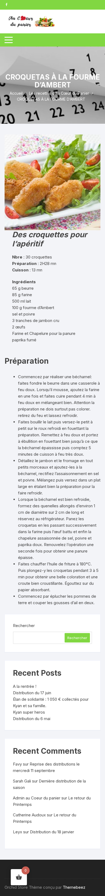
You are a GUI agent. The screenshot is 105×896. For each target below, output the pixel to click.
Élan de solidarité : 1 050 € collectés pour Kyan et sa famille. (51, 702)
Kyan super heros (29, 712)
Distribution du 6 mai (31, 718)
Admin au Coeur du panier (36, 798)
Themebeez (74, 887)
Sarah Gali (22, 781)
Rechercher (24, 625)
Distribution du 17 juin (32, 692)
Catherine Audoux (29, 814)
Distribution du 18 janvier (52, 831)
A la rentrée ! (24, 686)
